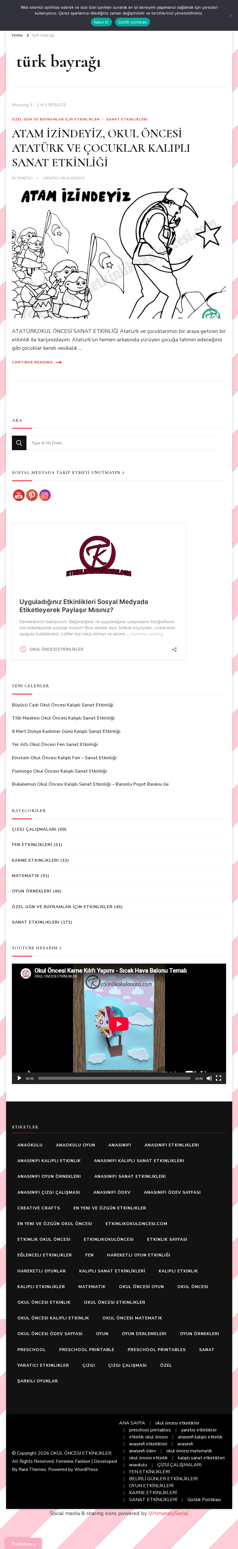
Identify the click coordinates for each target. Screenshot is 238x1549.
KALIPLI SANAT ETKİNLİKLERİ (112, 1271)
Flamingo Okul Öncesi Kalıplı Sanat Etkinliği (59, 771)
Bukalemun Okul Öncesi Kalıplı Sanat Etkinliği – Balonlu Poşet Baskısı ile (90, 784)
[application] (119, 1024)
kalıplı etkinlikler (41, 1287)
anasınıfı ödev (112, 1192)
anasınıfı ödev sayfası (172, 1192)
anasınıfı (120, 1145)
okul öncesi (192, 1287)
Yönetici (25, 178)
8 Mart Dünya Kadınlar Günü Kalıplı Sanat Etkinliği (66, 731)
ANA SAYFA (132, 1423)
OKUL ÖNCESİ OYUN (141, 1287)
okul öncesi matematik (132, 1318)
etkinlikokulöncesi (109, 1239)
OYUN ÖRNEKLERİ (31, 891)
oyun (102, 1334)
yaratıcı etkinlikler (43, 1365)
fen (89, 1255)
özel (166, 1365)
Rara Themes (32, 1469)
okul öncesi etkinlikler (114, 1302)
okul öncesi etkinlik (44, 1302)
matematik (92, 1287)
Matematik (25, 876)
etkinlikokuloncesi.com (136, 1224)
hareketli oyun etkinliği (138, 1255)
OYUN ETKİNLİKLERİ (151, 1486)
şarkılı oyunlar (37, 1381)
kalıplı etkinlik (178, 1271)
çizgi (88, 1365)
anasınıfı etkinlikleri (172, 1145)
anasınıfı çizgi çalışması (48, 1192)
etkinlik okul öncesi (44, 1239)
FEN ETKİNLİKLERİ (32, 844)
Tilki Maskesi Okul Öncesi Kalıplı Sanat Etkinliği (63, 718)
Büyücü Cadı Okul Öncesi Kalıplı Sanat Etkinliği (62, 705)
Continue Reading (32, 362)
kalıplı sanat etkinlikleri (201, 1458)
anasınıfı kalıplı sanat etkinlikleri (139, 1161)
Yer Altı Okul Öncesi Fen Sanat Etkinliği (55, 744)
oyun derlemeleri (144, 1334)
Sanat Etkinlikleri (126, 119)
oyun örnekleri (199, 1334)
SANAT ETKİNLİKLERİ (153, 1499)
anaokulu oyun (75, 1145)
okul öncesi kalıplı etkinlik (53, 1318)
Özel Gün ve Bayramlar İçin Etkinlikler (56, 119)
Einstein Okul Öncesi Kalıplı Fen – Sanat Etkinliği (64, 758)
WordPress (86, 1469)
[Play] (19, 1078)
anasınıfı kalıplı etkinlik (49, 1161)
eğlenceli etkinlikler (44, 1255)
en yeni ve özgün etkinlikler (109, 1208)
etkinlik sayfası (167, 1239)
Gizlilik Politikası (204, 1499)
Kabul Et (101, 22)
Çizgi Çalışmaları (34, 829)
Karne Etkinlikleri (35, 860)
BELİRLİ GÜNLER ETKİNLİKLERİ (163, 1479)
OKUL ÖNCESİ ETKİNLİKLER (81, 1453)
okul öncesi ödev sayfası (50, 1334)
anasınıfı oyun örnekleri (49, 1176)
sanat (207, 1350)
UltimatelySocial (168, 1513)
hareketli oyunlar (41, 1271)
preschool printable (86, 1350)
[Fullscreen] (218, 1078)
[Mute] (209, 1078)
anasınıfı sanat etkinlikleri (130, 1176)
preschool (31, 1350)
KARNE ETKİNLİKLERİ (153, 1493)
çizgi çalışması (127, 1365)
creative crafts (38, 1208)
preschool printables (157, 1350)
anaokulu (30, 1145)
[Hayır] (231, 15)
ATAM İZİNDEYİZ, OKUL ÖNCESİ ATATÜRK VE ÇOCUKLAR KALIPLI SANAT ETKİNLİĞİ (101, 148)
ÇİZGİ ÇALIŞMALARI (179, 1465)
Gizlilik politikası (132, 22)
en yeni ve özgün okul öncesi (54, 1224)
